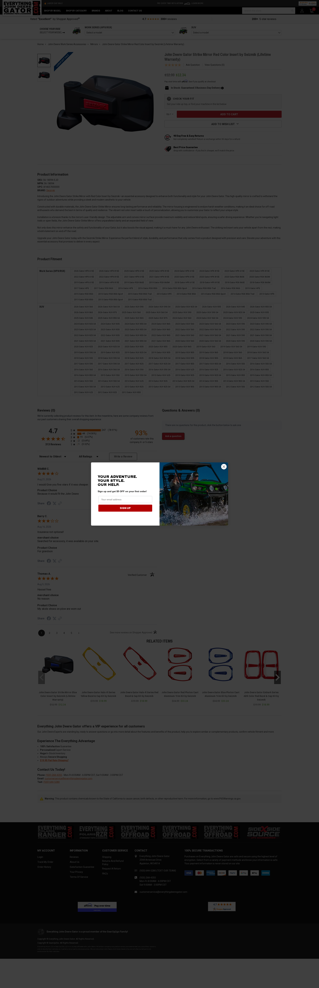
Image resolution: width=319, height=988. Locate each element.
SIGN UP (125, 508)
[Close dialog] (224, 467)
